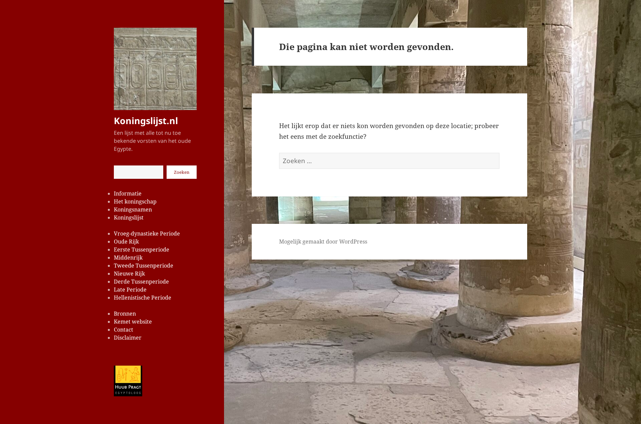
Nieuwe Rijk (129, 273)
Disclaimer (128, 337)
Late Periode (130, 289)
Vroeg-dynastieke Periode (147, 233)
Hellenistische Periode (142, 297)
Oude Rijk (126, 241)
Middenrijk (128, 257)
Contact (123, 329)
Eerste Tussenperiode (141, 249)
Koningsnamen (133, 209)
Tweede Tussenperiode (143, 265)
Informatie (128, 193)
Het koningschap (135, 201)
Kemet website (133, 321)
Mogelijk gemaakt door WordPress (323, 241)
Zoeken (181, 172)
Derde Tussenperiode (141, 281)
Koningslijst (129, 217)
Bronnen (125, 313)
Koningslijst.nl (146, 120)
